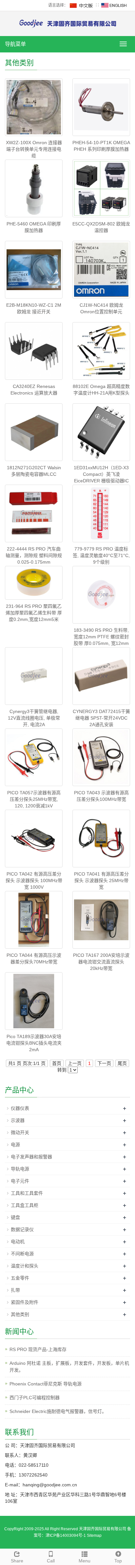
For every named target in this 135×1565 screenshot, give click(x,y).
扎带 (15, 1290)
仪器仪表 (20, 1108)
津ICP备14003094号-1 (66, 1535)
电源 (15, 1144)
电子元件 (20, 1181)
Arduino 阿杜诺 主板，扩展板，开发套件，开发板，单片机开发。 (69, 1367)
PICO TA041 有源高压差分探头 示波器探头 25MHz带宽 (101, 880)
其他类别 (20, 1314)
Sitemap (94, 1535)
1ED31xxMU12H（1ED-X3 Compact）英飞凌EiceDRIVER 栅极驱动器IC (101, 474)
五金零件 (20, 1278)
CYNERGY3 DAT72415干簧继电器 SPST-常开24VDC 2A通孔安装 (101, 718)
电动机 (18, 1241)
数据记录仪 (22, 1229)
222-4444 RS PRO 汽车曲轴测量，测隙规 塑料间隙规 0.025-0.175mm (34, 555)
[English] (114, 5)
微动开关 (20, 1132)
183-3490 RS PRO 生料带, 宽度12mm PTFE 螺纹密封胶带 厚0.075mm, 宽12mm (101, 637)
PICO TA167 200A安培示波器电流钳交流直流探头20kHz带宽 (101, 962)
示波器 (18, 1120)
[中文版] (81, 5)
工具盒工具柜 (24, 1205)
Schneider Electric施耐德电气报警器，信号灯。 (58, 1411)
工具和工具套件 (27, 1193)
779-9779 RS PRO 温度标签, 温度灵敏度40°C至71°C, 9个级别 (101, 555)
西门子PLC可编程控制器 (35, 1397)
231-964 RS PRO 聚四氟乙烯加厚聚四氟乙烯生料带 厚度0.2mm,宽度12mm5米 (34, 613)
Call (51, 1560)
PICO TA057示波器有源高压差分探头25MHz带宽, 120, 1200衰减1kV (34, 799)
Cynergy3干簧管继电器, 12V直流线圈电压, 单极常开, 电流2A (34, 718)
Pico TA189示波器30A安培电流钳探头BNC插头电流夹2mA (34, 1043)
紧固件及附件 (24, 1302)
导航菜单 (15, 44)
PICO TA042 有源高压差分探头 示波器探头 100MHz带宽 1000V (34, 880)
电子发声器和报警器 (31, 1156)
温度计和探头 (24, 1265)
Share (17, 1560)
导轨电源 (20, 1168)
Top (118, 1560)
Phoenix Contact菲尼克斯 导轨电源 (46, 1383)
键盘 (15, 1217)
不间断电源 (22, 1253)
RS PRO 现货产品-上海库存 (38, 1349)
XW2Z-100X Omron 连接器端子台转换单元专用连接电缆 (34, 149)
